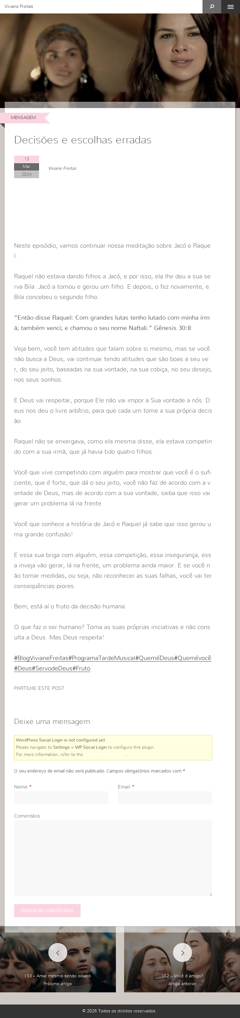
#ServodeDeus (52, 668)
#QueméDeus (154, 658)
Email (124, 786)
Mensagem (23, 118)
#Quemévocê (192, 658)
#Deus (23, 668)
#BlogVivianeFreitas (41, 658)
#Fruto (81, 668)
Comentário (27, 816)
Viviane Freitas (19, 6)
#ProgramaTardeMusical (101, 658)
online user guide (105, 754)
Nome (21, 786)
